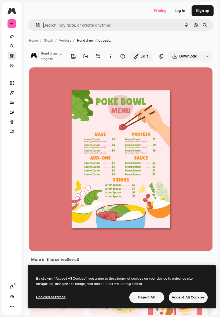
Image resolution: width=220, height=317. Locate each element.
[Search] (12, 46)
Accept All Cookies (188, 297)
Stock (48, 40)
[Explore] (12, 65)
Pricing (160, 10)
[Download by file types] (207, 56)
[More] (12, 306)
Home (33, 40)
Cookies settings (50, 297)
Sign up (202, 10)
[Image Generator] (12, 102)
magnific (47, 59)
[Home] (12, 36)
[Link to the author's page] (34, 56)
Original (63, 77)
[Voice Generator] (12, 121)
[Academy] (12, 296)
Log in (180, 10)
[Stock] (12, 56)
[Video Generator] (12, 112)
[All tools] (12, 83)
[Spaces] (12, 92)
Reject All (146, 297)
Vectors (65, 40)
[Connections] (12, 287)
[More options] (110, 56)
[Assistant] (12, 131)
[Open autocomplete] (35, 25)
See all (73, 259)
